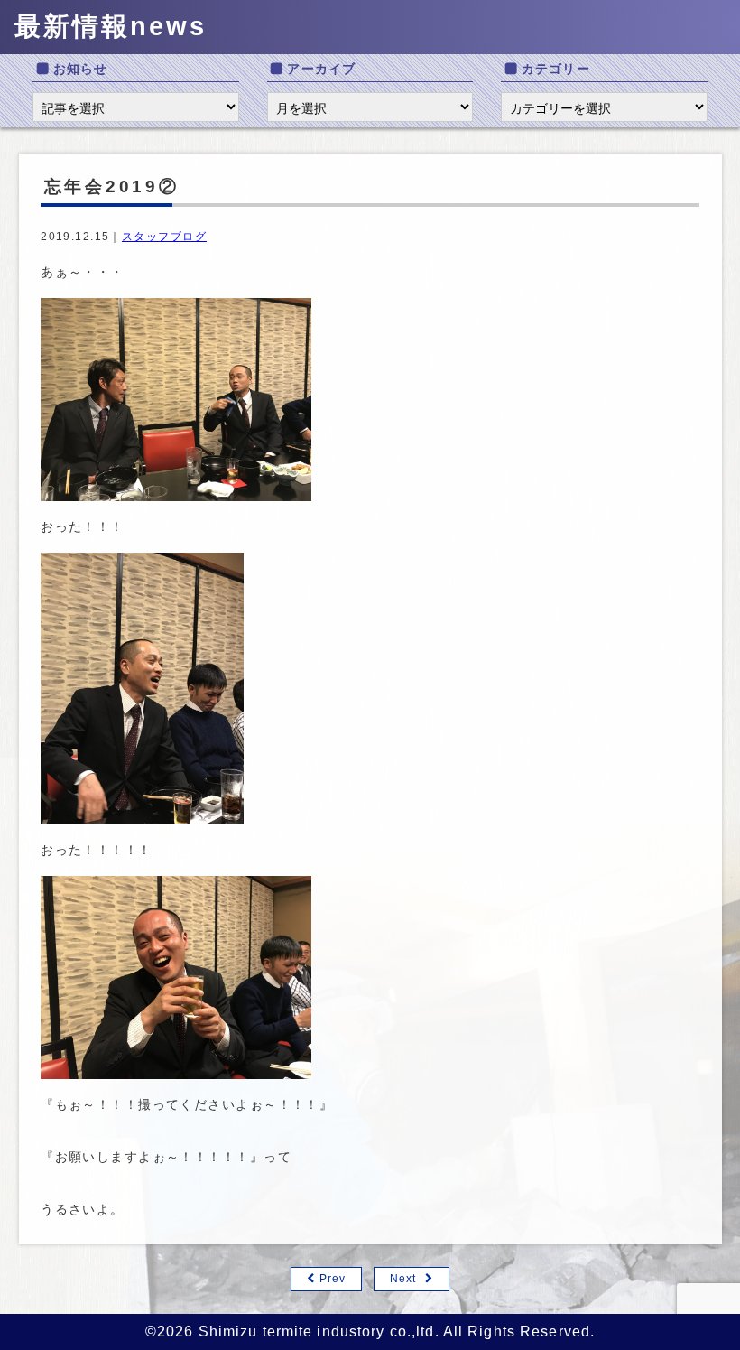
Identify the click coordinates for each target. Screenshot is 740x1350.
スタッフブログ (164, 236)
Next (403, 1278)
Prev (332, 1278)
